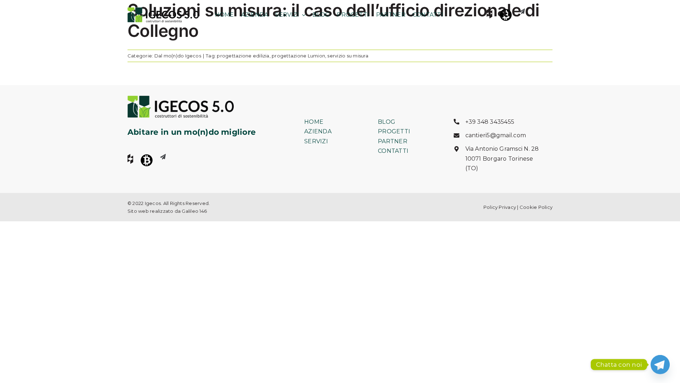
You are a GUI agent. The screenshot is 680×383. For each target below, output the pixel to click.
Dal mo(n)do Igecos (177, 56)
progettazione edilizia (243, 56)
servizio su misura (347, 56)
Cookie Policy (536, 207)
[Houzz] (489, 13)
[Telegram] (660, 364)
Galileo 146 (194, 211)
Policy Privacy (499, 207)
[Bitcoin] (505, 15)
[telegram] (522, 11)
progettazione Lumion (298, 56)
